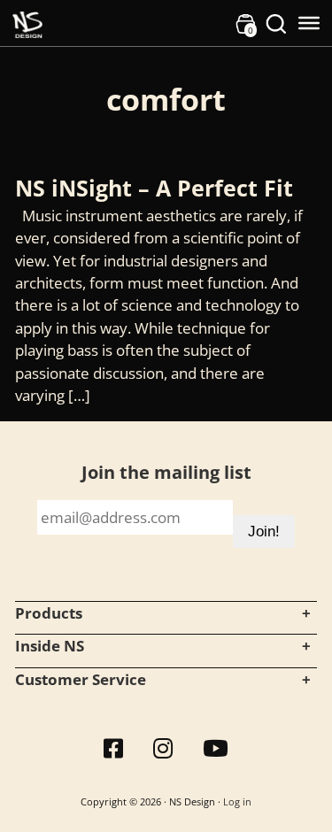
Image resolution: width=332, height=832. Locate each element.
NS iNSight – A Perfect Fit (154, 188)
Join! (264, 531)
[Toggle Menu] (309, 23)
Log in (237, 801)
